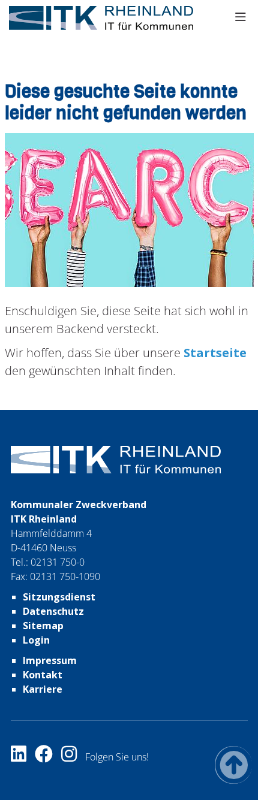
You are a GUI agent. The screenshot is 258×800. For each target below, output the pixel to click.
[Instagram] (73, 756)
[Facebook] (48, 756)
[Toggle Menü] (240, 18)
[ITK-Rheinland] (101, 18)
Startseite (214, 353)
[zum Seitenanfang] (233, 765)
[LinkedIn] (23, 756)
